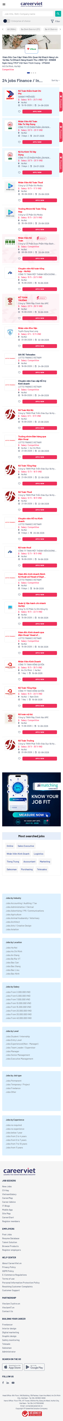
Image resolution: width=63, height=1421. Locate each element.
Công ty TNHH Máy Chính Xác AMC (33, 303)
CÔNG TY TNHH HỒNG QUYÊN (31, 664)
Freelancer (7, 1324)
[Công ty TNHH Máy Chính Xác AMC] (10, 301)
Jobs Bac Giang (13, 966)
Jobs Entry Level (14, 1040)
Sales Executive (26, 845)
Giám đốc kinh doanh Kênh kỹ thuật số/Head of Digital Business (32, 575)
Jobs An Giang (12, 955)
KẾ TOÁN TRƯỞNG (22, 298)
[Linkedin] (8, 1382)
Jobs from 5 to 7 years (16, 1140)
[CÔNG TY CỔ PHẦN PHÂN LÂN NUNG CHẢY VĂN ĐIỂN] (10, 125)
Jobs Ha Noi (11, 947)
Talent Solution (9, 1242)
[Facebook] (3, 1382)
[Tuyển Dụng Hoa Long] (10, 332)
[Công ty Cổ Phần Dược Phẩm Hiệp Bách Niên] (10, 242)
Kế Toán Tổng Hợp (27, 465)
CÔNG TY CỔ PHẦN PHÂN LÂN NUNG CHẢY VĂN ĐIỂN (34, 127)
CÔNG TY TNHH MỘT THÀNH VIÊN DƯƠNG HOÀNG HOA (36, 274)
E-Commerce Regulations (14, 1274)
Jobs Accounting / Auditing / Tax (21, 903)
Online (10, 845)
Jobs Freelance (13, 1088)
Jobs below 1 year (14, 1132)
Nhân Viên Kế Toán (25, 239)
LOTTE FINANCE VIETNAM (29, 357)
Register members (11, 1221)
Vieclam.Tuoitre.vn (11, 1303)
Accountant (29, 861)
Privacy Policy (9, 1267)
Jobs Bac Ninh (12, 973)
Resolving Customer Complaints (17, 1286)
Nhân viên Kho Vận (27, 328)
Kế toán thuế (24, 547)
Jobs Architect (13, 922)
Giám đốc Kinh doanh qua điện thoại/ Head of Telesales (31, 633)
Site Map (6, 1213)
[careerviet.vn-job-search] (12, 1367)
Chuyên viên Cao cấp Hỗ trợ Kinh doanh (32, 382)
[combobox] (28, 14)
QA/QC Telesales (26, 354)
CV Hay (5, 1190)
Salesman (12, 869)
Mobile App (7, 1209)
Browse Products (10, 1246)
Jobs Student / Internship (18, 1036)
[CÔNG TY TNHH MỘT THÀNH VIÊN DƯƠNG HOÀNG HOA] (10, 272)
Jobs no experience (15, 1129)
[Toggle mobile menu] (4, 4)
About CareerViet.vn (12, 1263)
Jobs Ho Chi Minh (14, 951)
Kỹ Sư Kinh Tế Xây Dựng (27, 153)
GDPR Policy (8, 1271)
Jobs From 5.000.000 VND (18, 995)
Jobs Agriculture (13, 914)
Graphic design (9, 1336)
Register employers (11, 1250)
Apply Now (37, 111)
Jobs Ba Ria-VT (13, 958)
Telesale (6, 1344)
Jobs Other (11, 1092)
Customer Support (11, 1290)
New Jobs (7, 1186)
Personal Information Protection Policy (21, 1282)
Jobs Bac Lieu (12, 970)
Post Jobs (7, 1234)
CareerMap (7, 1198)
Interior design (9, 1328)
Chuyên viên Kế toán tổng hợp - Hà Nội (31, 270)
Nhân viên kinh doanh (18, 853)
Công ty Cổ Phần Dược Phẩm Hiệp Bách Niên (35, 243)
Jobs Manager (12, 1051)
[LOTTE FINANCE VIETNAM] (10, 358)
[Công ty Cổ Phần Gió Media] (10, 186)
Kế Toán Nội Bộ (25, 410)
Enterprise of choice (20, 21)
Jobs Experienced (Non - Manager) (22, 1043)
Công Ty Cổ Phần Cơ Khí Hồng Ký (33, 609)
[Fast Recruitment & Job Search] (31, 4)
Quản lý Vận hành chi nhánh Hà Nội (32, 604)
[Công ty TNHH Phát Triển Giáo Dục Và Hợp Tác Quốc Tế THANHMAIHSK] (10, 414)
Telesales (42, 869)
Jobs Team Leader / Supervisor (20, 1047)
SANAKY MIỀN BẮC (26, 96)
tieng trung (13, 861)
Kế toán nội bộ (25, 714)
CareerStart (8, 1217)
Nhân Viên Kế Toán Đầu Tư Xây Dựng (27, 122)
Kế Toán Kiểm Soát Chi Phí (29, 92)
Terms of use (8, 1278)
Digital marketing (10, 1332)
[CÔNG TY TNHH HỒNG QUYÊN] (10, 665)
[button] (19, 112)
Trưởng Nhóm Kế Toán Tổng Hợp (32, 210)
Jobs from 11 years (14, 1147)
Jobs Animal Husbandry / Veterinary (22, 918)
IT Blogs (6, 1205)
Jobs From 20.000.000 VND (19, 1010)
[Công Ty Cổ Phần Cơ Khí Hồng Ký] (10, 607)
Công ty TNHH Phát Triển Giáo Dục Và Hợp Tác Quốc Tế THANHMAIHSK (37, 413)
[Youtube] (13, 1382)
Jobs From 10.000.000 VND (18, 1003)
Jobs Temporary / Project (18, 1084)
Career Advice (9, 1202)
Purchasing (27, 869)
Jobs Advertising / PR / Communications (25, 910)
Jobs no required (14, 1125)
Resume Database (10, 1238)
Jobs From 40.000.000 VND (19, 1018)
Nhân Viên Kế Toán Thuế (30, 182)
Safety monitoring (10, 1340)
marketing (45, 861)
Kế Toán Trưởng (26, 740)
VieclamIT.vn (8, 1307)
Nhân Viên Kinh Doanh (29, 661)
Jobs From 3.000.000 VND (18, 992)
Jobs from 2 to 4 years (16, 1136)
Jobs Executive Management (19, 1058)
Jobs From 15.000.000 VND (18, 1007)
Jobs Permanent (13, 1080)
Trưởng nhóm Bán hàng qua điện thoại (32, 437)
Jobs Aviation (12, 929)
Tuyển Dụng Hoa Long (28, 331)
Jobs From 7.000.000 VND (18, 999)
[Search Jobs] (58, 14)
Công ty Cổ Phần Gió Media (30, 185)
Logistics (38, 853)
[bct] (31, 1413)
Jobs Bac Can (12, 962)
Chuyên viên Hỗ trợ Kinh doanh (30, 519)
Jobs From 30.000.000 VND (19, 1014)
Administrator (9, 1351)
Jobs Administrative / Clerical (20, 907)
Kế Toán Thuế (25, 491)
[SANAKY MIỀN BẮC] (10, 95)
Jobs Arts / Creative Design (18, 925)
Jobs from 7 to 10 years (16, 1143)
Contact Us (7, 1311)
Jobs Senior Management (18, 1055)
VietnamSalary (9, 1194)
